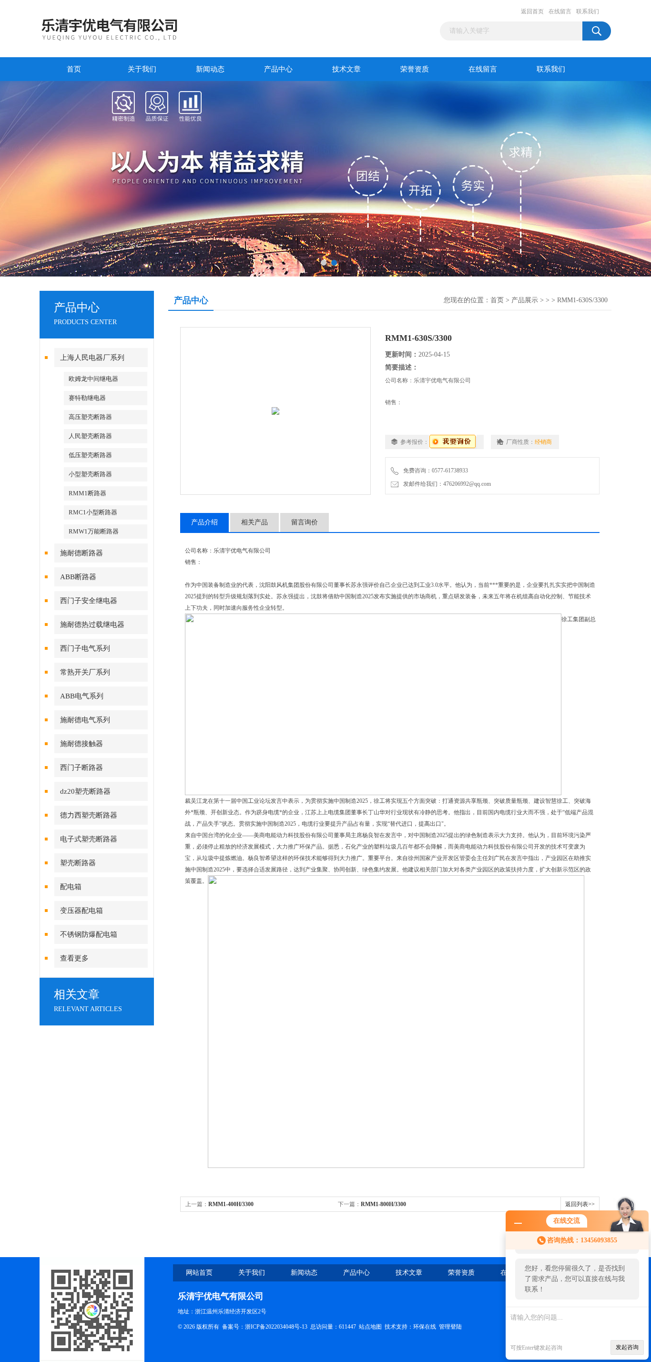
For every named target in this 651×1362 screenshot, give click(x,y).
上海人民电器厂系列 (92, 357)
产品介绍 (204, 522)
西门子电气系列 (85, 648)
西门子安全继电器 (88, 600)
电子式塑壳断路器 (88, 839)
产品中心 (278, 69)
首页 (74, 69)
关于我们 (142, 69)
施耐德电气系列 (85, 720)
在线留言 (560, 11)
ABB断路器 (78, 577)
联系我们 (587, 11)
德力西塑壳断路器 (88, 815)
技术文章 (346, 69)
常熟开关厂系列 (85, 672)
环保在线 (424, 1326)
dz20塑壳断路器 (85, 791)
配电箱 (70, 887)
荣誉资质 (414, 69)
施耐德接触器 (81, 744)
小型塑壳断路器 (90, 474)
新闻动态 (210, 69)
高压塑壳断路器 (90, 416)
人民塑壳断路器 (90, 436)
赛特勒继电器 (87, 397)
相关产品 (254, 522)
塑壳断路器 (78, 863)
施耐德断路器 (81, 553)
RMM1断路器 (87, 493)
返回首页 (532, 11)
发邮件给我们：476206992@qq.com (445, 484)
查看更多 (74, 958)
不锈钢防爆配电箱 (88, 934)
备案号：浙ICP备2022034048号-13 (264, 1326)
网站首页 (199, 1272)
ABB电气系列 (81, 696)
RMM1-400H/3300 (231, 1204)
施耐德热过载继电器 (92, 624)
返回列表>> (580, 1204)
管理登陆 (450, 1326)
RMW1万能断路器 (94, 531)
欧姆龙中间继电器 (93, 378)
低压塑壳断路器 (90, 455)
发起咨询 (627, 1347)
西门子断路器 (81, 767)
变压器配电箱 (81, 910)
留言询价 (304, 522)
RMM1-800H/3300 (383, 1204)
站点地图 (370, 1326)
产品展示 (524, 300)
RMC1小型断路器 (93, 512)
